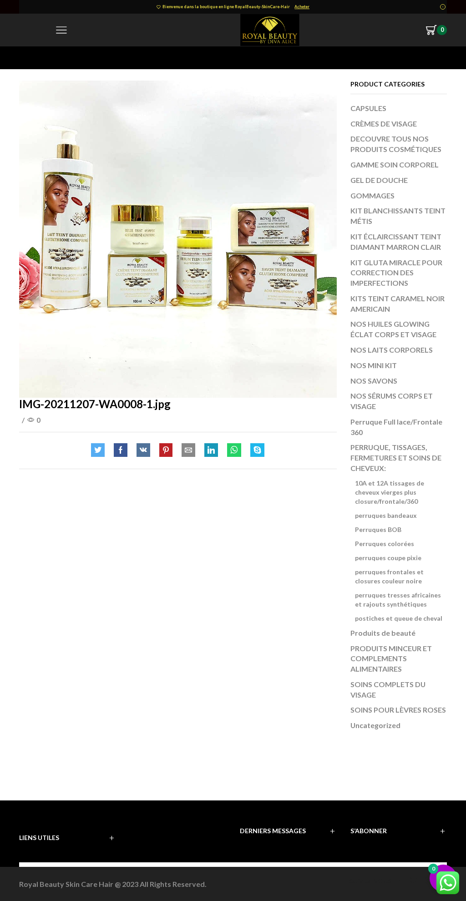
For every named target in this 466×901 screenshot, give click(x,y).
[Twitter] (100, 450)
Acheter (301, 6)
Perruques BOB (378, 529)
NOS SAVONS (373, 380)
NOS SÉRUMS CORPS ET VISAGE (391, 400)
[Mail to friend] (188, 450)
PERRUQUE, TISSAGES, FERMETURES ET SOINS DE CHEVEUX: (395, 457)
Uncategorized (375, 725)
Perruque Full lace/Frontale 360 (396, 426)
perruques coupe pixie (388, 558)
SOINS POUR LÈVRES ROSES (398, 709)
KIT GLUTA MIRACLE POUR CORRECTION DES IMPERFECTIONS (396, 273)
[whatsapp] (234, 450)
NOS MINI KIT (373, 365)
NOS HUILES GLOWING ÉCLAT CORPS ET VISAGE (393, 329)
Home (29, 57)
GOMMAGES (372, 195)
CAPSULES (368, 108)
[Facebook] (120, 450)
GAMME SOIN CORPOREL (394, 164)
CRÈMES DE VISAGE (383, 123)
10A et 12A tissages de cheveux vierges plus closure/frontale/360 (389, 492)
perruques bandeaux (386, 515)
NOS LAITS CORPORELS (391, 349)
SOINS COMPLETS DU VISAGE (387, 689)
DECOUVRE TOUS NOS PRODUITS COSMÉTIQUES (395, 143)
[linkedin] (211, 450)
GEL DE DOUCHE (379, 180)
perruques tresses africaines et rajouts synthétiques (398, 599)
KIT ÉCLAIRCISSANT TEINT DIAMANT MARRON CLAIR (395, 241)
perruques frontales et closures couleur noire (389, 576)
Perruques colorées (384, 543)
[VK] (143, 450)
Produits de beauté (382, 632)
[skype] (255, 450)
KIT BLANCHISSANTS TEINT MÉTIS (398, 215)
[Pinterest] (166, 450)
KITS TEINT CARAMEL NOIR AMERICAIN (397, 303)
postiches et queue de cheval (398, 618)
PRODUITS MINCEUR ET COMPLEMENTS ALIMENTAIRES (391, 658)
